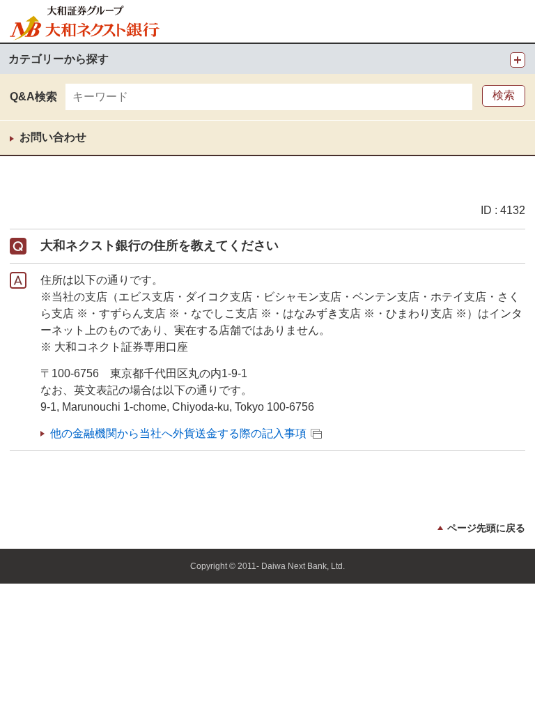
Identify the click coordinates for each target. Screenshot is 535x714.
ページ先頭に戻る (486, 527)
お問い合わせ (53, 137)
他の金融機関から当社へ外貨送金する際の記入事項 (178, 433)
